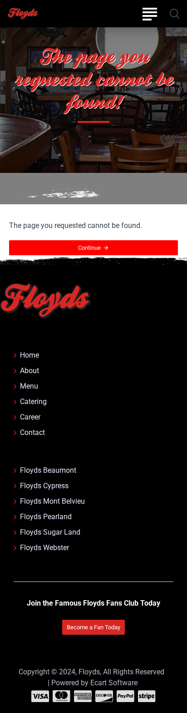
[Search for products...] (174, 13)
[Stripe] (147, 696)
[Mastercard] (61, 696)
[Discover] (104, 696)
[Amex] (83, 696)
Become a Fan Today (93, 627)
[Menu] (149, 13)
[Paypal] (125, 696)
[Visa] (40, 696)
